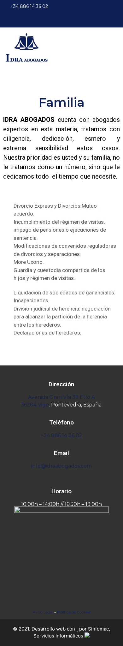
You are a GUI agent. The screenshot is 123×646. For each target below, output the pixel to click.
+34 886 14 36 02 (61, 435)
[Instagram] (99, 21)
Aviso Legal (43, 612)
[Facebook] (71, 21)
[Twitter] (85, 21)
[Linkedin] (113, 21)
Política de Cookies (74, 612)
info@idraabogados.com (61, 466)
